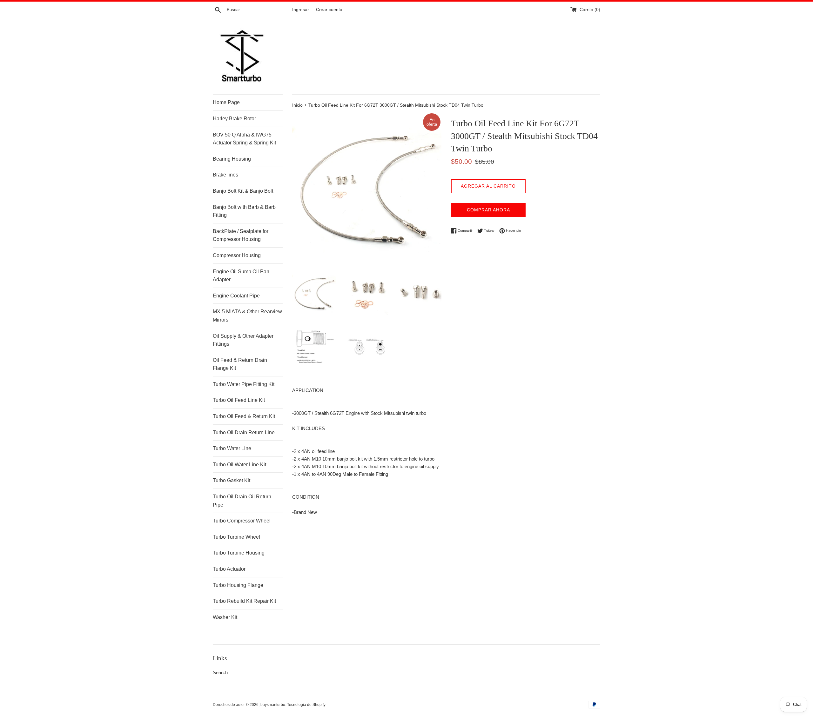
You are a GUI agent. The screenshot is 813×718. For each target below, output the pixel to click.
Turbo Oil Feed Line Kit (239, 400)
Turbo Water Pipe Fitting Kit (243, 384)
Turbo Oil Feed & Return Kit (244, 416)
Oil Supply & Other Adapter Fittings (243, 340)
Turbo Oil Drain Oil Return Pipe (242, 501)
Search (220, 672)
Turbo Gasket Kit (231, 480)
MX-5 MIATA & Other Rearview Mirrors (247, 315)
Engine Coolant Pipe (236, 295)
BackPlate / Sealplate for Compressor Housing (240, 235)
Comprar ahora (488, 209)
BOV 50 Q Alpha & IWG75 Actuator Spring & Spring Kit (244, 139)
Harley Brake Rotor (234, 118)
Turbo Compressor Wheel (242, 520)
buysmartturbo (272, 704)
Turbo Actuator (229, 569)
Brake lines (225, 174)
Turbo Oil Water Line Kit (239, 464)
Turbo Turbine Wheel (236, 537)
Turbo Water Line (232, 448)
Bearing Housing (232, 159)
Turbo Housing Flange (238, 585)
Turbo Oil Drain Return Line (244, 432)
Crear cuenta (329, 9)
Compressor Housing (237, 255)
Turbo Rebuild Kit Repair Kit (244, 601)
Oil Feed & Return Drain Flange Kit (240, 364)
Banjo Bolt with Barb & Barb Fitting (244, 211)
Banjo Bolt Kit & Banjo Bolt (243, 191)
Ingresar (300, 9)
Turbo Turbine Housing (239, 552)
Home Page (226, 102)
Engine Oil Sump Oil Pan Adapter (241, 276)
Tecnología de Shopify (306, 704)
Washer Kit (225, 617)
